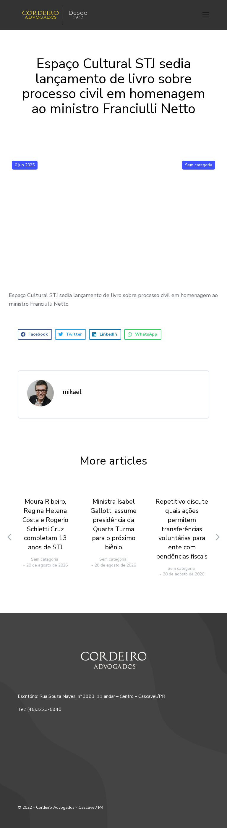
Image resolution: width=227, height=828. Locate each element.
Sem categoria (198, 165)
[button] (205, 14)
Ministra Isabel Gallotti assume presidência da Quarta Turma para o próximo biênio (113, 524)
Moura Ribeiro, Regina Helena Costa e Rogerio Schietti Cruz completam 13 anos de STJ (45, 524)
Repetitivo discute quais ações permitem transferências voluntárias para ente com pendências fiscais (181, 529)
